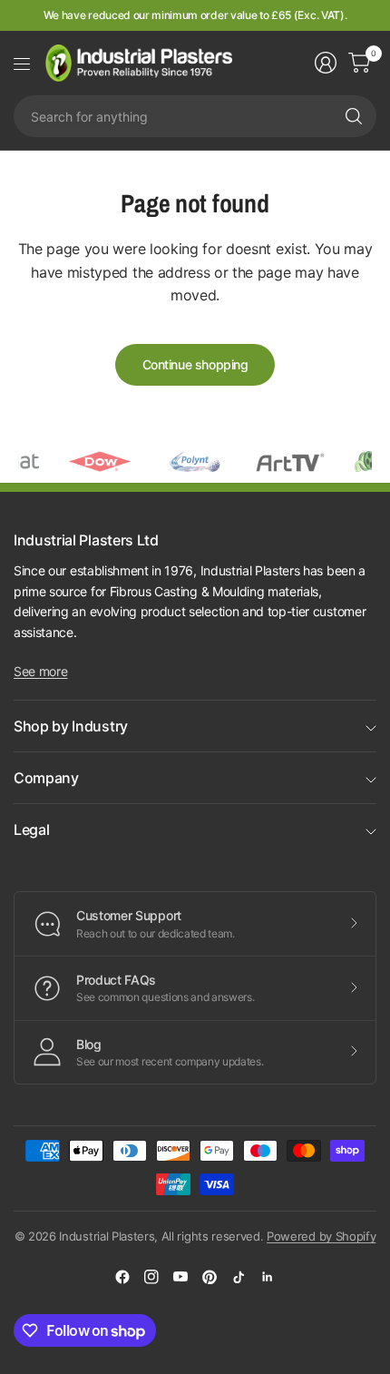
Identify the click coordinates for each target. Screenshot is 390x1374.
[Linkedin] (267, 1276)
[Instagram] (151, 1276)
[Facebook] (122, 1276)
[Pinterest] (209, 1276)
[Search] (353, 116)
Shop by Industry (71, 726)
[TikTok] (238, 1276)
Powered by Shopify (321, 1236)
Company (46, 778)
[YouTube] (180, 1276)
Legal (31, 829)
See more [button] (40, 671)
